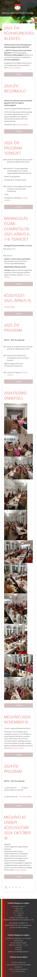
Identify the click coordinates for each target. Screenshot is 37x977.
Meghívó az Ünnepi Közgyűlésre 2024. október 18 (17, 827)
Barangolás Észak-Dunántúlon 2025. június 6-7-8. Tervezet (17, 228)
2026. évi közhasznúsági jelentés (19, 33)
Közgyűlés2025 (9, 307)
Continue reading (15, 68)
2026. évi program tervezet (13, 148)
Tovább (18, 74)
